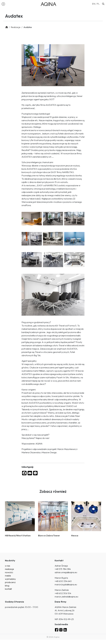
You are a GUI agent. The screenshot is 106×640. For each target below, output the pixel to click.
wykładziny (10, 579)
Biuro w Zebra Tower (49, 535)
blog (7, 585)
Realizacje (15, 27)
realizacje (9, 569)
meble (8, 575)
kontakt (8, 588)
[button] (3, 4)
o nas (7, 565)
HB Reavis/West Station (18, 535)
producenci (10, 582)
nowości (9, 572)
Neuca (74, 535)
